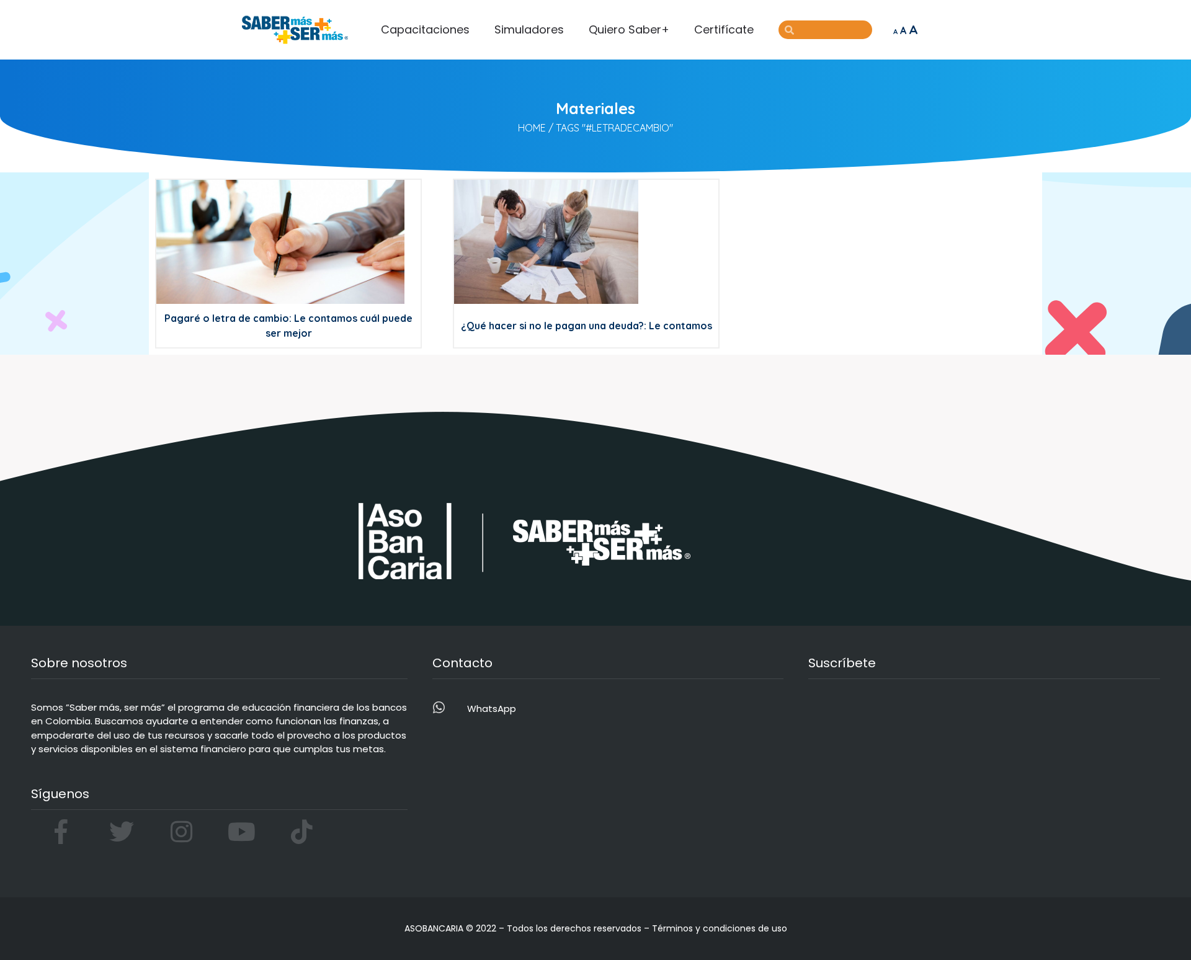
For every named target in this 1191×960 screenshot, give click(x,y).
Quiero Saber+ (629, 29)
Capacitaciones (425, 29)
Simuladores (529, 29)
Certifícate (724, 29)
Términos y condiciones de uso (719, 928)
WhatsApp (491, 708)
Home (532, 128)
